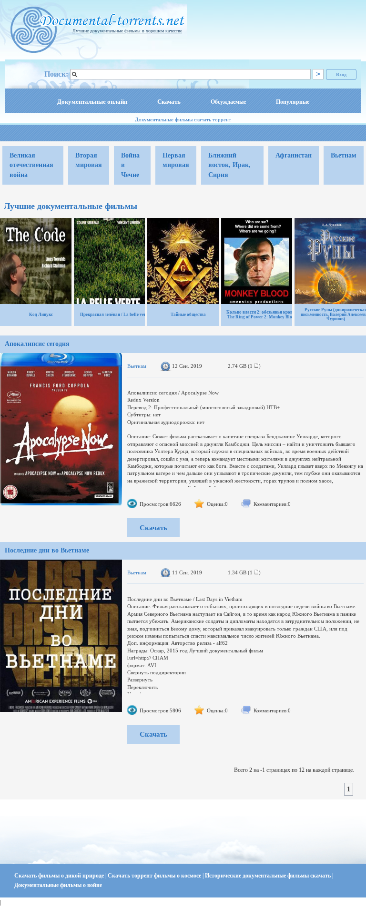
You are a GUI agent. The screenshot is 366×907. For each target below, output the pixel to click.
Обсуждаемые (228, 102)
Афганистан (293, 155)
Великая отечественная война (31, 165)
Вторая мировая (88, 160)
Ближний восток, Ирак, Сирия (229, 165)
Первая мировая (176, 160)
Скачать (169, 101)
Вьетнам (343, 155)
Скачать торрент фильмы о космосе (155, 875)
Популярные (292, 102)
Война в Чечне (130, 165)
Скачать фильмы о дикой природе (59, 875)
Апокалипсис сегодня (37, 343)
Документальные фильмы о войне (58, 885)
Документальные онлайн (92, 101)
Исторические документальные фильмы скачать (268, 875)
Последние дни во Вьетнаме (47, 550)
